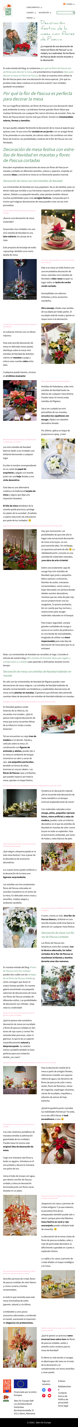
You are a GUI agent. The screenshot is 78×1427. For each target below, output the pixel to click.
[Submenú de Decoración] (50, 13)
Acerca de (62, 1396)
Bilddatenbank (64, 1388)
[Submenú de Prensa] (34, 18)
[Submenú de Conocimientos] (41, 7)
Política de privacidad (63, 1401)
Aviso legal (63, 1405)
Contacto (62, 1393)
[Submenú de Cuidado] (35, 13)
